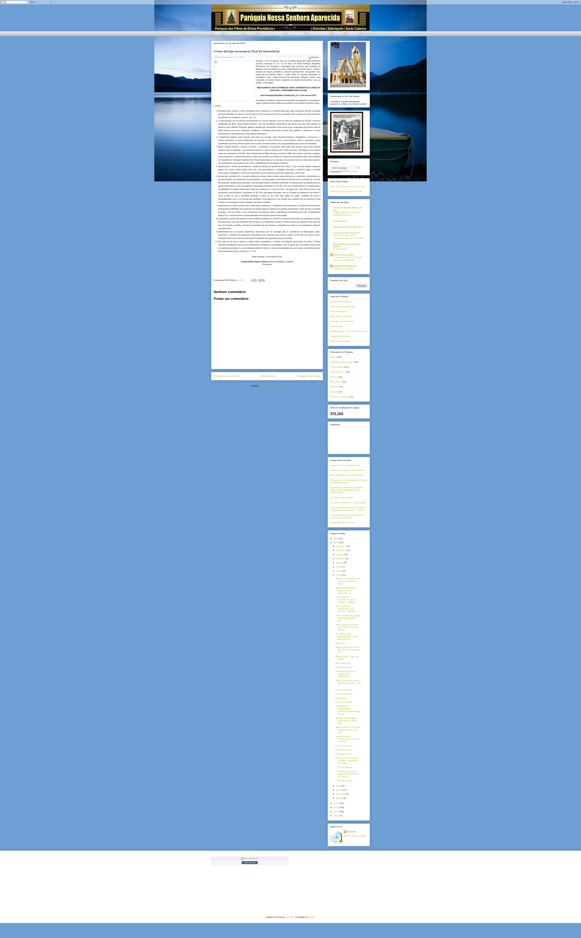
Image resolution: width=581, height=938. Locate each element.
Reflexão (334, 387)
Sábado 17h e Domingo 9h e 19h (346, 191)
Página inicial (267, 376)
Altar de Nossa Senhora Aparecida (346, 475)
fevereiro (340, 794)
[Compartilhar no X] (257, 280)
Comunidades (336, 367)
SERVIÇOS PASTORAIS (271, 34)
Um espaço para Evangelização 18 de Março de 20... (346, 636)
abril (338, 786)
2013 (336, 807)
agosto (339, 562)
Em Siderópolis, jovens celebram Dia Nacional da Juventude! (347, 516)
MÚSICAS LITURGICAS (345, 266)
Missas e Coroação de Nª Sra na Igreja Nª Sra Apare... (347, 581)
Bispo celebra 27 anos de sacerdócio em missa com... (347, 730)
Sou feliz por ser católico (342, 497)
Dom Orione (336, 382)
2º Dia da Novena (343, 767)
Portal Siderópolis (338, 311)
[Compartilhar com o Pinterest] (263, 280)
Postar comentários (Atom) (271, 386)
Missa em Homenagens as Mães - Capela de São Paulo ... (346, 760)
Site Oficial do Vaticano (341, 316)
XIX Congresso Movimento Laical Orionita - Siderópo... (346, 599)
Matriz (333, 357)
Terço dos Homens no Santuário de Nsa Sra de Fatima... (346, 774)
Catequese (340, 698)
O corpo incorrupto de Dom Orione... (347, 470)
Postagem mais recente (226, 376)
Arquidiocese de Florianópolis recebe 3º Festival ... (347, 739)
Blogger (311, 917)
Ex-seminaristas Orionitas (346, 233)
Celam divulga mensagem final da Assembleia (246, 51)
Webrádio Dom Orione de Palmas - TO (348, 331)
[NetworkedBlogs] (249, 858)
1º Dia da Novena (343, 780)
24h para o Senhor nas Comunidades (348, 502)
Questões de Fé (338, 372)
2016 (336, 538)
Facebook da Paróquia (341, 301)
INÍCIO (217, 34)
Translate (352, 171)
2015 (336, 542)
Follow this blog (249, 862)
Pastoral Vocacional (339, 397)
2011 (336, 815)
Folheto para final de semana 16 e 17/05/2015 (345, 674)
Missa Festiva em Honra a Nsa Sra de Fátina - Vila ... (348, 683)
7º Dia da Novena (343, 694)
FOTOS (338, 34)
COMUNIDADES (296, 34)
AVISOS (250, 34)
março (339, 790)
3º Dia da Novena (343, 754)
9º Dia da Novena (343, 667)
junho (339, 571)
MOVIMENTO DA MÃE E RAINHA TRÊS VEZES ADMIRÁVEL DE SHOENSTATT (346, 490)
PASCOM (351, 832)
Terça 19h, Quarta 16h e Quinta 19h (347, 186)
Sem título (340, 643)
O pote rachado (340, 249)
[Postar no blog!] (254, 280)
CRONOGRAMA (233, 34)
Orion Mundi (339, 221)
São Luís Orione (343, 663)
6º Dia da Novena (343, 702)
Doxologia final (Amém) (343, 268)
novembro (341, 550)
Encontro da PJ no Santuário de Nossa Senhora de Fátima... (348, 481)
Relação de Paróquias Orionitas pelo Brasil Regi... (346, 720)
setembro (341, 558)
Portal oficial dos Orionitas (342, 306)
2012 (336, 811)
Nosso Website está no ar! (342, 522)
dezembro (341, 546)
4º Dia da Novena (343, 750)
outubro (340, 554)
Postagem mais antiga (308, 376)
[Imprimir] (314, 57)
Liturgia (333, 392)
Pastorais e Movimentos (341, 362)
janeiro (339, 798)
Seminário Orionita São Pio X (348, 227)
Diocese (334, 377)
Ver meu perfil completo (355, 836)
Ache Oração (336, 326)
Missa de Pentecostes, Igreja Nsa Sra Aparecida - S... (346, 590)
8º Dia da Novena (343, 690)
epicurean (289, 917)
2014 (336, 803)
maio (338, 575)
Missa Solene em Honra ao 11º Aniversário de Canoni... (346, 627)
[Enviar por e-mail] (252, 280)
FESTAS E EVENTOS (319, 34)
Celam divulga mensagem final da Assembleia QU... (347, 618)
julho (338, 567)
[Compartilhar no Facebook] (260, 280)
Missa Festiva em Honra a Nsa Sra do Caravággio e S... (348, 650)
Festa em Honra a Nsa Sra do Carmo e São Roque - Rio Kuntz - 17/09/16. (348, 508)
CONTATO (352, 34)
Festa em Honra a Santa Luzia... (345, 465)
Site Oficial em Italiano (340, 341)
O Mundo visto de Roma (341, 321)
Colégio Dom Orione (340, 336)
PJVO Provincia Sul (343, 255)
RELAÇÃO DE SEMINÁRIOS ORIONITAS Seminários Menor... (348, 710)
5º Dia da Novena (343, 745)
